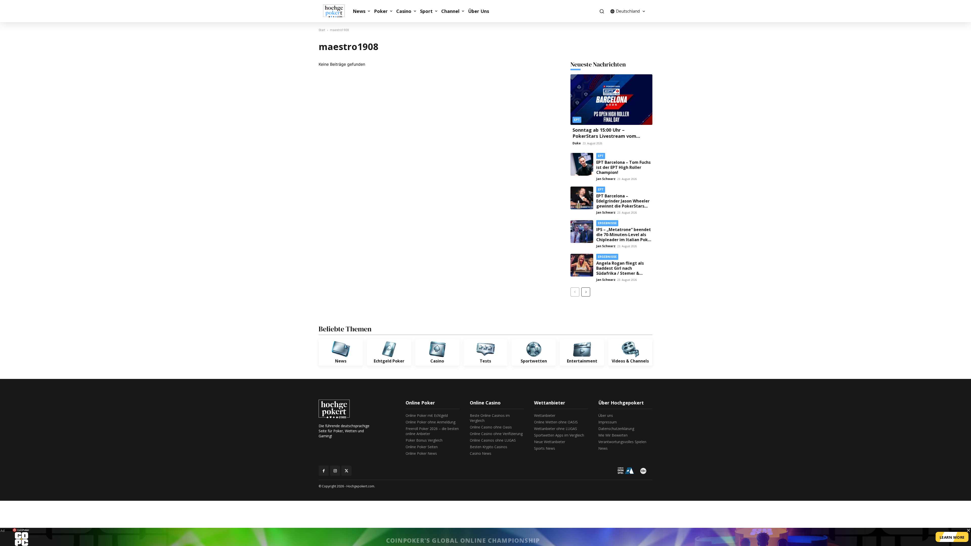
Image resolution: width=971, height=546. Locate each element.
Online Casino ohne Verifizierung (496, 433)
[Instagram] (335, 471)
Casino (403, 11)
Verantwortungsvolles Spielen (622, 441)
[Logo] (336, 11)
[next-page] (585, 292)
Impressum (607, 422)
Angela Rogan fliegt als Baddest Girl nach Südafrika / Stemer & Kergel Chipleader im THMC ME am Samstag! (620, 273)
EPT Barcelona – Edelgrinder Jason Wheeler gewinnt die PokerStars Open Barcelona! (623, 203)
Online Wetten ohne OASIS (556, 422)
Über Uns (478, 11)
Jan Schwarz (605, 179)
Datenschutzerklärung (616, 428)
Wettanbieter (544, 415)
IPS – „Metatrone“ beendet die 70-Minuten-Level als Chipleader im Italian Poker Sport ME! (624, 237)
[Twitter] (346, 471)
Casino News (480, 453)
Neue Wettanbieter (549, 441)
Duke (576, 143)
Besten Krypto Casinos (488, 446)
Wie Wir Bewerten (613, 435)
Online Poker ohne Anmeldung (430, 422)
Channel (450, 11)
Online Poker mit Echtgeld (427, 415)
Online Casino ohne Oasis (491, 427)
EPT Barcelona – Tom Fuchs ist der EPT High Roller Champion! (623, 167)
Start (322, 30)
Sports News (544, 448)
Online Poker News (421, 453)
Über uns (605, 415)
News (359, 11)
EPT (577, 120)
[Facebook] (324, 471)
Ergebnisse (607, 223)
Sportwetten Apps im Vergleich (559, 435)
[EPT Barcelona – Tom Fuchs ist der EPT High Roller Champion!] (581, 164)
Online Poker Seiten (422, 446)
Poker (381, 11)
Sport (426, 11)
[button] (601, 11)
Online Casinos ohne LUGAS (493, 440)
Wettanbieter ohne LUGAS (555, 428)
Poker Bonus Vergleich (424, 440)
